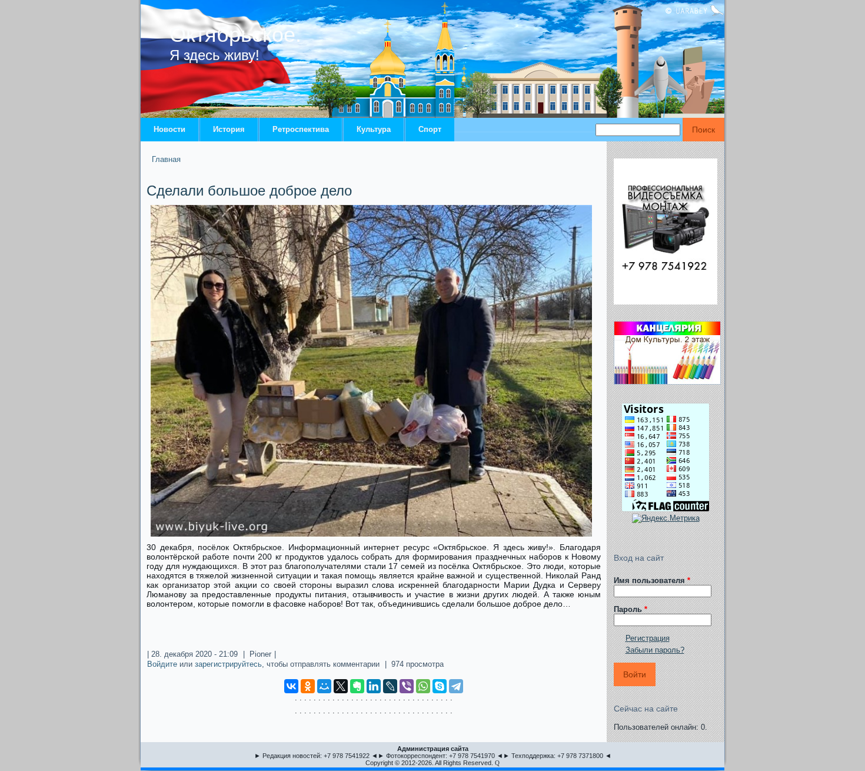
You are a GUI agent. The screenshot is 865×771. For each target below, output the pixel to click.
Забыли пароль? (655, 650)
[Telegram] (456, 686)
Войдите (162, 664)
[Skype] (439, 686)
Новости (169, 129)
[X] (341, 686)
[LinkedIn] (374, 686)
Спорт (429, 129)
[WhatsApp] (423, 686)
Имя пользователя (652, 580)
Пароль (630, 609)
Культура (374, 129)
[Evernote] (357, 686)
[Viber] (407, 686)
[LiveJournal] (390, 686)
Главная (166, 159)
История (229, 129)
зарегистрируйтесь (228, 664)
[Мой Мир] (324, 686)
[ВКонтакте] (291, 686)
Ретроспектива (300, 129)
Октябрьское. (235, 34)
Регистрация (648, 638)
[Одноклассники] (308, 686)
